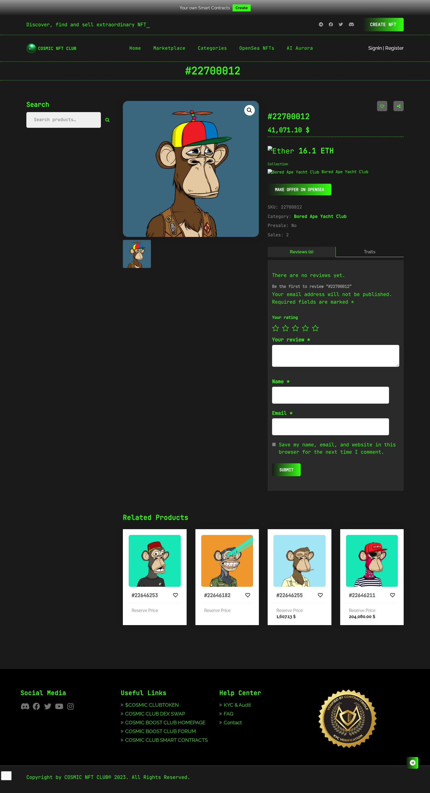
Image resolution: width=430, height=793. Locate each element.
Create (241, 8)
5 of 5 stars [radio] (315, 328)
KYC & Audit (237, 705)
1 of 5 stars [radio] (275, 328)
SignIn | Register (386, 48)
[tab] (302, 252)
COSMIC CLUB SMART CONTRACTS (166, 740)
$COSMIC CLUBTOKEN (152, 705)
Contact (233, 722)
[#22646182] (227, 561)
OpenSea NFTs (256, 48)
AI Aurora (300, 48)
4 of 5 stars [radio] (305, 328)
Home (135, 48)
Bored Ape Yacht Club (320, 216)
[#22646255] (300, 561)
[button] (249, 110)
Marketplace (169, 48)
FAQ (228, 714)
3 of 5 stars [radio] (295, 328)
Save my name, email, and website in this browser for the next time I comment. (337, 448)
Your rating (285, 317)
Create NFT (383, 24)
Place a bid (167, 580)
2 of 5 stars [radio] (285, 328)
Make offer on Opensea (299, 189)
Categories (212, 48)
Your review (291, 339)
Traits (369, 251)
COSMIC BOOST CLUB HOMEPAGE (165, 722)
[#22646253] (155, 561)
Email (282, 413)
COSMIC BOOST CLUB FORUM (160, 731)
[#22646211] (372, 561)
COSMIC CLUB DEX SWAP (155, 714)
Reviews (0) (301, 251)
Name (281, 381)
